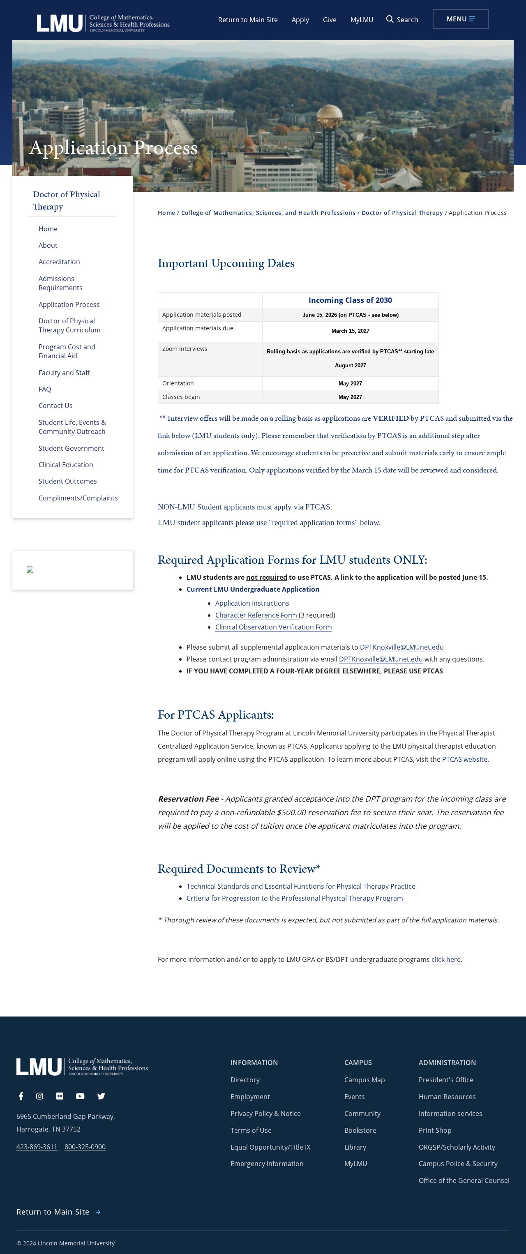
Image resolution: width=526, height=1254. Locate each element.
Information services (450, 1113)
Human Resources (447, 1096)
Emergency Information (267, 1163)
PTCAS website (464, 759)
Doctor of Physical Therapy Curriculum (70, 325)
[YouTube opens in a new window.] (85, 1096)
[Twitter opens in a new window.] (106, 1096)
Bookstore (360, 1130)
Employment (250, 1096)
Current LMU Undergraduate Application (253, 589)
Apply (300, 19)
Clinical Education (66, 464)
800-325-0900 (85, 1146)
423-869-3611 (37, 1146)
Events (354, 1096)
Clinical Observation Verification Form (273, 627)
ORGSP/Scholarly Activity (457, 1147)
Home (48, 228)
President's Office (446, 1079)
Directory (245, 1079)
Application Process (69, 304)
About (48, 245)
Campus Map (364, 1079)
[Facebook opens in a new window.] (25, 1096)
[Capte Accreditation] (30, 570)
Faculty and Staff (64, 372)
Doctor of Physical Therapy (402, 213)
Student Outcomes (68, 481)
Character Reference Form (257, 615)
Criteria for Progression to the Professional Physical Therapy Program (295, 898)
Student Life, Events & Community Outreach (72, 427)
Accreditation (59, 261)
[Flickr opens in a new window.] (64, 1096)
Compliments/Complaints (77, 498)
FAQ (45, 389)
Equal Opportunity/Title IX (270, 1147)
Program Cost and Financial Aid (67, 351)
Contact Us (56, 405)
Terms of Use (251, 1130)
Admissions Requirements (61, 283)
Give (330, 19)
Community (362, 1113)
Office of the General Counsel (464, 1180)
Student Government (71, 448)
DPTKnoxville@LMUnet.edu (402, 647)
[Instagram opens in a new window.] (44, 1096)
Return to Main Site (248, 19)
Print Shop (435, 1130)
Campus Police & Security (458, 1163)
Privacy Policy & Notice (266, 1113)
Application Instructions (252, 603)
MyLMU (362, 19)
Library (355, 1147)
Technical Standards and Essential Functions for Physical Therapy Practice (301, 886)
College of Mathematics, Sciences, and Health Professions (268, 213)
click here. (446, 959)
